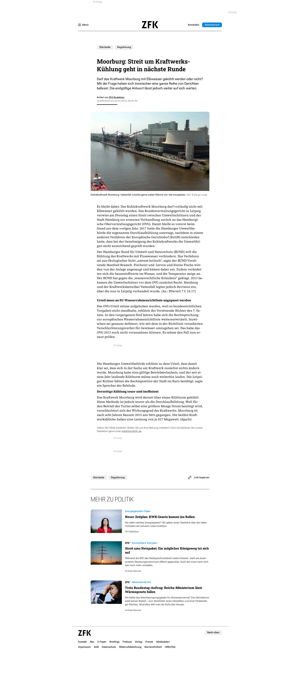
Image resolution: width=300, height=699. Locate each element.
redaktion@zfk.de (131, 431)
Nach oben (213, 632)
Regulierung (124, 47)
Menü (85, 24)
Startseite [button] (150, 24)
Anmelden (193, 24)
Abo (212, 24)
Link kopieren (201, 477)
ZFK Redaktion (116, 97)
